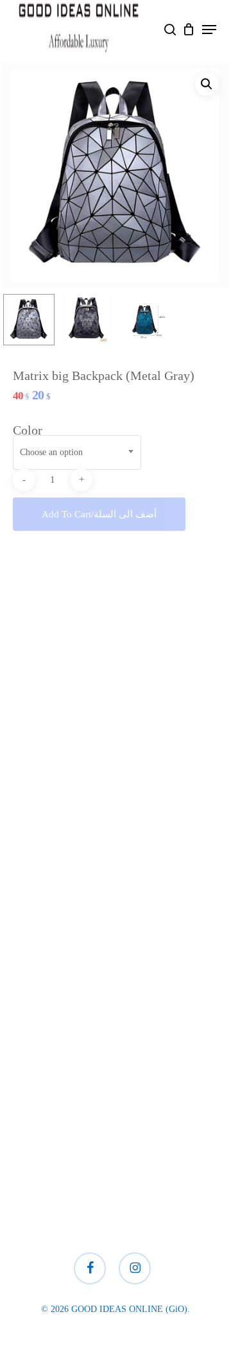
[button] (209, 29)
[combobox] (77, 452)
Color (27, 430)
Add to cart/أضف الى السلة (99, 514)
